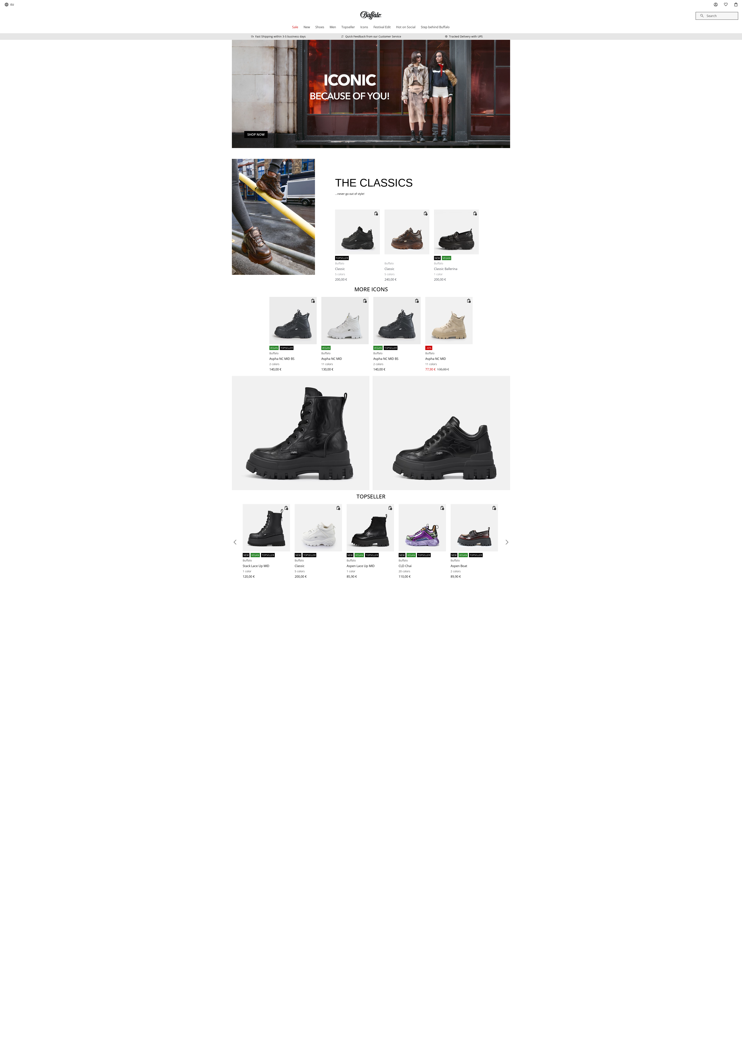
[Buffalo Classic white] (318, 527)
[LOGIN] (715, 4)
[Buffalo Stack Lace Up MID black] (266, 527)
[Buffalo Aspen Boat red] (474, 527)
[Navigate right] (507, 542)
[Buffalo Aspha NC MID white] (345, 320)
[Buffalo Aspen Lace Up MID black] (370, 527)
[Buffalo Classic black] (357, 232)
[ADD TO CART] (376, 213)
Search (712, 16)
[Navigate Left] (235, 542)
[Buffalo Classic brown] (407, 232)
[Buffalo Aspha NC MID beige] (449, 320)
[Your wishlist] (726, 4)
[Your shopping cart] (736, 4)
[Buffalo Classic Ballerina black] (456, 232)
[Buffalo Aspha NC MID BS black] (293, 320)
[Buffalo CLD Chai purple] (422, 527)
